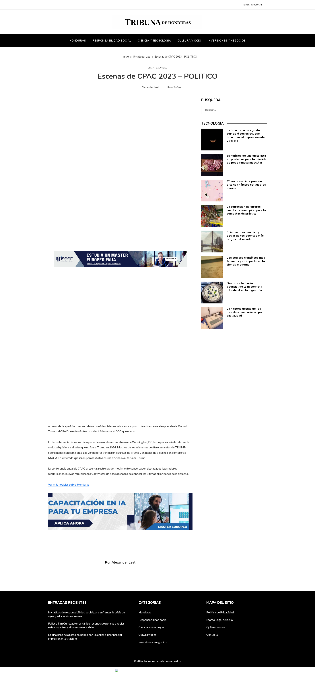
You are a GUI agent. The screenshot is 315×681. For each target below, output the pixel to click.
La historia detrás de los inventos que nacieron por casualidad (245, 312)
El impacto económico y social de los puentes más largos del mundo (245, 235)
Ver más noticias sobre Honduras (68, 484)
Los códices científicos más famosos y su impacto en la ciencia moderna (246, 261)
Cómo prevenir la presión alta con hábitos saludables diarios (246, 184)
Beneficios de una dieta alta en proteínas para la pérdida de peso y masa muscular (246, 159)
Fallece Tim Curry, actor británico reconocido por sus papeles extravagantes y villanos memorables (86, 625)
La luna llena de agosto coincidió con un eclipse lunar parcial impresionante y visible (246, 135)
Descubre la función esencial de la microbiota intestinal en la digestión (244, 286)
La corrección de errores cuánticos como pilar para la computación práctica (246, 210)
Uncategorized (158, 67)
